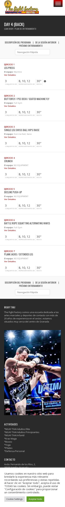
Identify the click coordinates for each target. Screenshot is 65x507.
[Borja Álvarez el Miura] (21, 7)
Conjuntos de (11, 84)
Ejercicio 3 (9, 126)
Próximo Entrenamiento (31, 45)
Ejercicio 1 (9, 64)
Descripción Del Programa (18, 42)
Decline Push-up (13, 192)
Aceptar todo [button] (35, 499)
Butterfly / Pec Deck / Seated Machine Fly (26, 99)
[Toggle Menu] (58, 3)
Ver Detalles (10, 75)
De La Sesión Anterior (45, 42)
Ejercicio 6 (9, 220)
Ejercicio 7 (9, 251)
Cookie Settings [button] (14, 499)
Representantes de (27, 84)
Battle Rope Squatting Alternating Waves (27, 223)
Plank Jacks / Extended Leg (18, 254)
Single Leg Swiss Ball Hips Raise (21, 130)
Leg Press (9, 68)
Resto (39, 84)
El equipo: (8, 71)
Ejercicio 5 (9, 189)
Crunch (8, 161)
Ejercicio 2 (9, 95)
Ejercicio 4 (9, 157)
